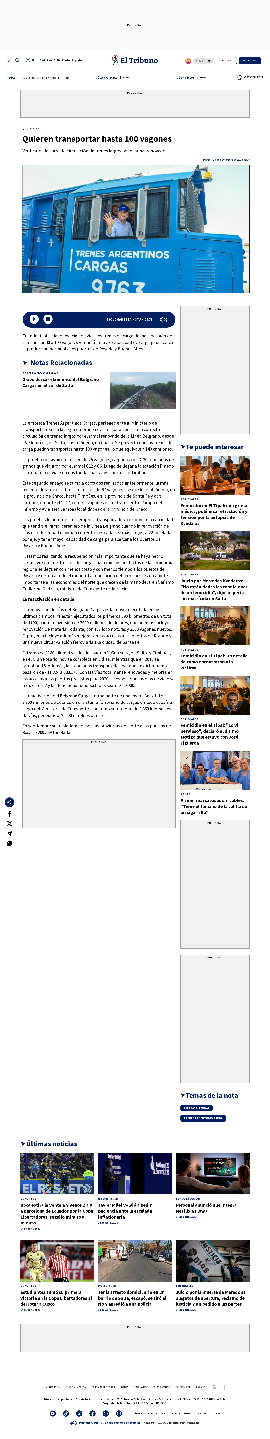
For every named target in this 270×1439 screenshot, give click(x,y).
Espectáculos (188, 1199)
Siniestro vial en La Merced (21, 78)
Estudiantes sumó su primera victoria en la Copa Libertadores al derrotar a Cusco (56, 1298)
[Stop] (48, 320)
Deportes (28, 1199)
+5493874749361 (253, 77)
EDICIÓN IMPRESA (75, 1387)
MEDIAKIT (203, 1413)
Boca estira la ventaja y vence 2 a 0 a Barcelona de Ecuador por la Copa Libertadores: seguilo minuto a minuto (56, 1214)
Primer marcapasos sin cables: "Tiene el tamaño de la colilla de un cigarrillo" (213, 806)
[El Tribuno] (135, 60)
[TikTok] (66, 1413)
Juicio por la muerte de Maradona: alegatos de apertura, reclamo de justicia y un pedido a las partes (211, 1298)
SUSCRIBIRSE (250, 60)
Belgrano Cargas (40, 373)
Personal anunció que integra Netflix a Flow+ (206, 1208)
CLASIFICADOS (162, 1387)
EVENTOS (201, 1387)
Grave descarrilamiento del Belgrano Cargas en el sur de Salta (60, 382)
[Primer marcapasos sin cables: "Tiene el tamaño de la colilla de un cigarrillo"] (215, 770)
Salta (185, 794)
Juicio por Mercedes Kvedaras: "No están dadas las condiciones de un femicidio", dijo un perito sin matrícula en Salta (214, 590)
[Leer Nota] (34, 320)
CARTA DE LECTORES (103, 1387)
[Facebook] (92, 1413)
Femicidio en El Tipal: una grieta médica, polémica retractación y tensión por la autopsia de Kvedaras (214, 514)
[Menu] (9, 60)
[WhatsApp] (106, 1413)
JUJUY (124, 1387)
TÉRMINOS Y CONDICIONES (149, 1413)
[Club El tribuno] (219, 1387)
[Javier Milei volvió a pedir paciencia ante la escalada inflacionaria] (135, 1173)
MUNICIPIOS (52, 1387)
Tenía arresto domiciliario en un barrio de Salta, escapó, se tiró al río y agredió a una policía (132, 1298)
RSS (218, 1413)
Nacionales (108, 1199)
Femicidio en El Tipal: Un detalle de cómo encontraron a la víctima (214, 662)
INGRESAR (227, 60)
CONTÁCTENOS (181, 1413)
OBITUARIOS (141, 1387)
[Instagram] (119, 1413)
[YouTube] (53, 1413)
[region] (135, 104)
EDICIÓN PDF (183, 1387)
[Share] (9, 802)
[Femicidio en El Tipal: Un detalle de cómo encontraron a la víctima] (215, 625)
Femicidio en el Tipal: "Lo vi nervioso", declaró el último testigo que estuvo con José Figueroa (209, 734)
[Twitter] (79, 1413)
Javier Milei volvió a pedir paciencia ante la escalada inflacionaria (125, 1211)
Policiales (189, 499)
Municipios (31, 129)
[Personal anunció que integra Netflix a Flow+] (213, 1173)
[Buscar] (17, 60)
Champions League (56, 78)
